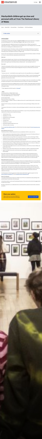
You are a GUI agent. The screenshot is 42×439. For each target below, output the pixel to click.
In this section (7, 33)
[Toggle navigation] (40, 2)
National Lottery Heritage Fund (22, 174)
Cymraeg (35, 2)
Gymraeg (18, 88)
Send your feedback (32, 196)
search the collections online (9, 127)
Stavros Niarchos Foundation (6, 174)
